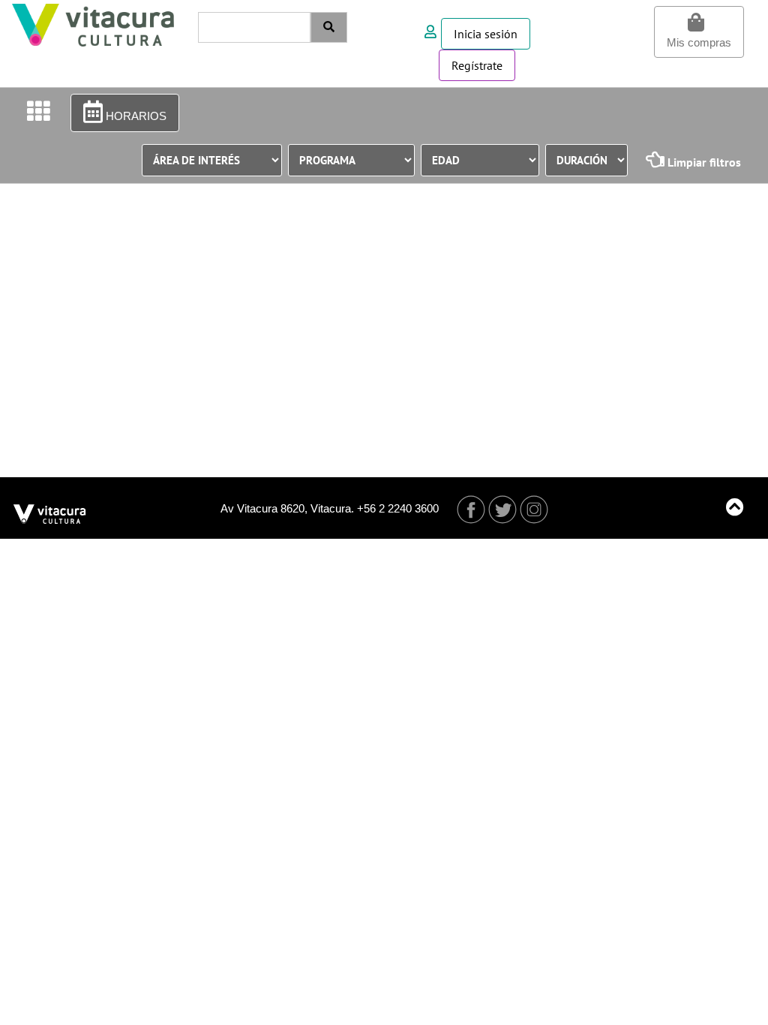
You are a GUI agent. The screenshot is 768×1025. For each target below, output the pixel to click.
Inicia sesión (486, 33)
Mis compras (699, 42)
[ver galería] (38, 112)
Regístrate (477, 65)
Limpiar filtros (702, 162)
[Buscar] (328, 27)
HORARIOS (134, 116)
